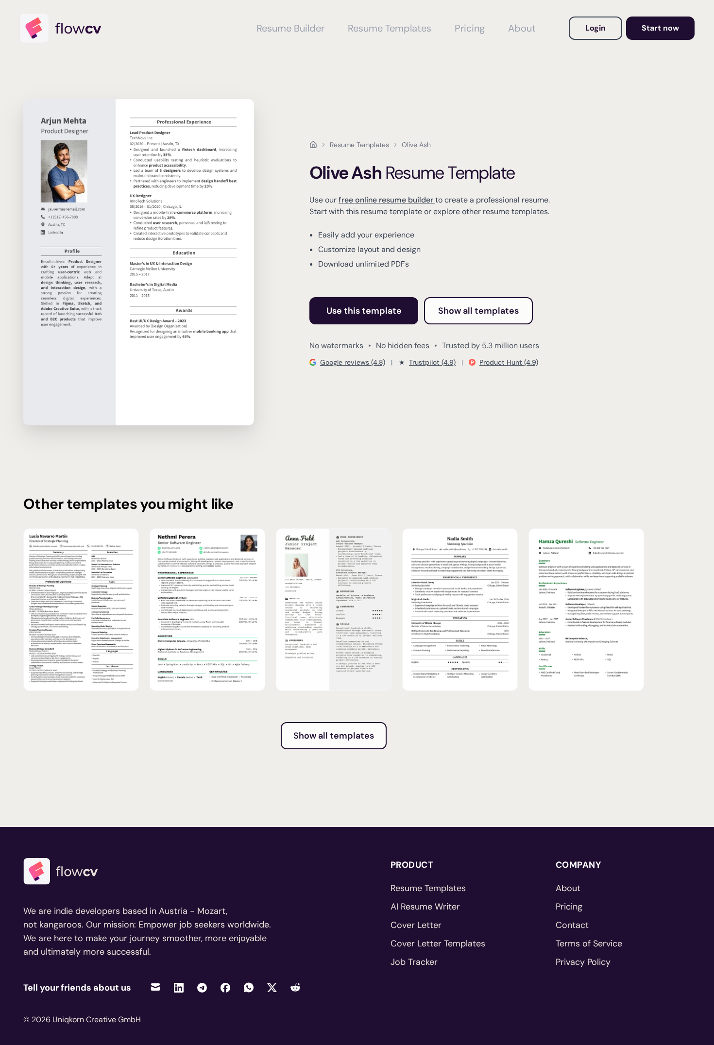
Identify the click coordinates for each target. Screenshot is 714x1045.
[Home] (65, 28)
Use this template (364, 311)
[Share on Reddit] (295, 987)
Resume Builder (290, 28)
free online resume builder (387, 200)
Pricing (470, 28)
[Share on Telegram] (202, 987)
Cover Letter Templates (438, 943)
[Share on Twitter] (272, 987)
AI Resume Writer (425, 906)
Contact (572, 925)
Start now (660, 28)
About (522, 28)
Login (595, 28)
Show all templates (478, 311)
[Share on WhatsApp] (248, 987)
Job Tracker (414, 962)
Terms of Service (589, 943)
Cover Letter (416, 925)
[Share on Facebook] (225, 987)
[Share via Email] (155, 987)
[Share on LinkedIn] (178, 987)
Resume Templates (389, 28)
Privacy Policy (583, 962)
